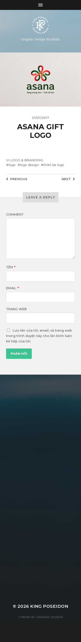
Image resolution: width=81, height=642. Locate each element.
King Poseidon (49, 606)
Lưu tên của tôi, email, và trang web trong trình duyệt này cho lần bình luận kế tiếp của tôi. (39, 335)
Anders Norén (49, 617)
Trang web (16, 309)
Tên (10, 267)
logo (12, 165)
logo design (29, 165)
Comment (15, 214)
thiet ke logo (53, 165)
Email (12, 288)
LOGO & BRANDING (26, 160)
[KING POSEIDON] (40, 25)
